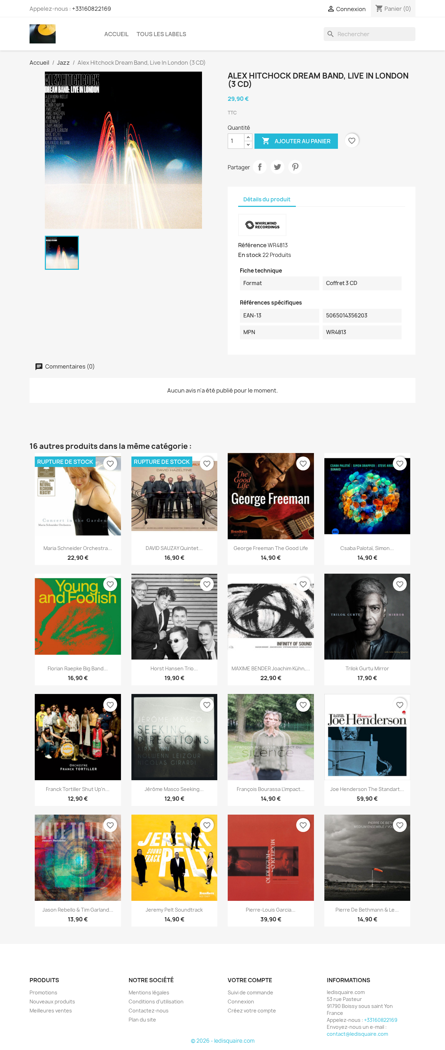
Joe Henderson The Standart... (367, 789)
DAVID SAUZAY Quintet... (174, 548)
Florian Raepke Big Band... (78, 668)
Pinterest (295, 167)
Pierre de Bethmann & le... (367, 909)
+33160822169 (91, 9)
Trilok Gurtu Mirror (367, 668)
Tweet (277, 167)
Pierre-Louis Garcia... (271, 909)
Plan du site (142, 1019)
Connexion (241, 1001)
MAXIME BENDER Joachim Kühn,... (271, 668)
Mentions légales (149, 992)
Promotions (43, 992)
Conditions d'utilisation (156, 1001)
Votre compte (250, 980)
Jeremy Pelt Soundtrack (174, 909)
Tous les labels (161, 34)
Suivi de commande (250, 992)
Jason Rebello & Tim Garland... (77, 909)
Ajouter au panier (296, 141)
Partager (260, 167)
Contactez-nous (149, 1010)
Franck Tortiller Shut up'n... (78, 789)
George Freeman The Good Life (271, 548)
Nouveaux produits (52, 1001)
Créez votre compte (252, 1010)
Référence (252, 245)
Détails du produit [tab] (267, 199)
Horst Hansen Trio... (174, 668)
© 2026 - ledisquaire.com (222, 1040)
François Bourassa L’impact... (271, 789)
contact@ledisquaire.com (357, 1034)
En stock (249, 254)
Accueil (116, 34)
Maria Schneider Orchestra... (77, 548)
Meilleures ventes (51, 1010)
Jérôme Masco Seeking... (174, 789)
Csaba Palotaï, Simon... (367, 548)
